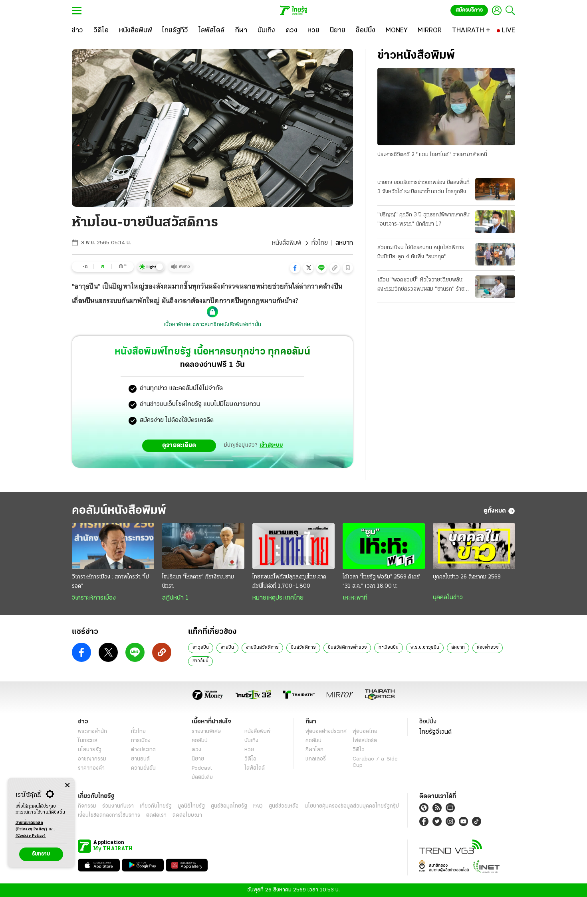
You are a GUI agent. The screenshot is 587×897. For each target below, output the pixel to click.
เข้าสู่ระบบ (271, 445)
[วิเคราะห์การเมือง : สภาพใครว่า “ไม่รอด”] (113, 546)
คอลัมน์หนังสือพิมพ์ (119, 511)
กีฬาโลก (314, 750)
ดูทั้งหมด (495, 511)
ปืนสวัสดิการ (303, 647)
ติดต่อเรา (156, 815)
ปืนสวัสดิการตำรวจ (347, 647)
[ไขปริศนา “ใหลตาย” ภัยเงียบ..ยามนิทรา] (203, 546)
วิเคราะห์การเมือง (94, 598)
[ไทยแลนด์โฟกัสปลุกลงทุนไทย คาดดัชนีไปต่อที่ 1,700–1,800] (293, 546)
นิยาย (198, 759)
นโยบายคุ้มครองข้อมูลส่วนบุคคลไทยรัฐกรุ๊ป (352, 806)
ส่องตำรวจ (487, 647)
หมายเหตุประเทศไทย (277, 598)
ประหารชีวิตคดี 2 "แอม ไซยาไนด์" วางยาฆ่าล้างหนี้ (432, 155)
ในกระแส (87, 741)
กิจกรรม (87, 806)
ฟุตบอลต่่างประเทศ (326, 732)
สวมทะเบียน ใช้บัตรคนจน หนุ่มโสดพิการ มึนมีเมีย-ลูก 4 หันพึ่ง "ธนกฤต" (420, 252)
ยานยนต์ (140, 759)
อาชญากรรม (92, 759)
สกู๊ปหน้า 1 (175, 598)
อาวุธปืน (200, 647)
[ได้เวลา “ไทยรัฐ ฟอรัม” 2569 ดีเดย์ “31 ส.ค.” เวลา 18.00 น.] (384, 546)
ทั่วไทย (319, 243)
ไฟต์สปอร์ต (365, 741)
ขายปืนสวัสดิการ (262, 647)
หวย (249, 750)
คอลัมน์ (200, 741)
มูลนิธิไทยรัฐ (191, 806)
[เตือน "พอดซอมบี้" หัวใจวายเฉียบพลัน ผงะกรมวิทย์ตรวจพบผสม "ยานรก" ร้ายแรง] (495, 286)
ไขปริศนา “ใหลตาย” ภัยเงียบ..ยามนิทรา (198, 581)
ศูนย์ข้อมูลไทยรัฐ (229, 806)
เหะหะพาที (355, 598)
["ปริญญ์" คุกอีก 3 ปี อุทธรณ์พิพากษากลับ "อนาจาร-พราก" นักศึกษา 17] (495, 221)
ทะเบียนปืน (389, 647)
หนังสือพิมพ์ (286, 243)
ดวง (196, 750)
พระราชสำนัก (92, 732)
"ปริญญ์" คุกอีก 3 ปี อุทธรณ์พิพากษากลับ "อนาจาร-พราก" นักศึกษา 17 (423, 219)
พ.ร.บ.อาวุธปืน (425, 647)
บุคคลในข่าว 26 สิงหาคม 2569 (467, 577)
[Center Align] (67, 785)
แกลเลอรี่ (315, 759)
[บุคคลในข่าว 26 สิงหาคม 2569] (474, 546)
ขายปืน (227, 647)
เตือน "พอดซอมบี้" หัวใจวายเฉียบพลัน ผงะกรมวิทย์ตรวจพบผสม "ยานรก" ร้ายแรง (420, 285)
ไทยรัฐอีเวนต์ (435, 732)
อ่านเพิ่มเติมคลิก (32, 826)
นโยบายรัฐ (89, 750)
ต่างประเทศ (143, 750)
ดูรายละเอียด (179, 445)
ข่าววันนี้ (200, 661)
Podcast (202, 768)
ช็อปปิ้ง (427, 722)
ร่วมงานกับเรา (118, 806)
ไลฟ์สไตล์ (254, 768)
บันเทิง (251, 741)
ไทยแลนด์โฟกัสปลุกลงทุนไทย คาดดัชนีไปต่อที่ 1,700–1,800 (289, 581)
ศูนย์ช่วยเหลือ (284, 806)
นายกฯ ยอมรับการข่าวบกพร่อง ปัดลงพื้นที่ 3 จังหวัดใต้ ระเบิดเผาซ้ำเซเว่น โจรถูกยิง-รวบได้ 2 (423, 188)
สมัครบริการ (469, 10)
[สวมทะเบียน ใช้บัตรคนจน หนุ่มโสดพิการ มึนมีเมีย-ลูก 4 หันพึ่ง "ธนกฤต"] (495, 254)
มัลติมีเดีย (202, 777)
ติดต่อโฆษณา (187, 815)
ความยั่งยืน (143, 768)
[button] (295, 268)
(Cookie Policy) (31, 836)
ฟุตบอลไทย (365, 732)
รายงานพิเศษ (206, 732)
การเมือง (141, 741)
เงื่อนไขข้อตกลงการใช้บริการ (109, 815)
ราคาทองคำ (91, 768)
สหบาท (458, 647)
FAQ (258, 806)
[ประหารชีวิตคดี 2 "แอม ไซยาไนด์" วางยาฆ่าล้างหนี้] (446, 106)
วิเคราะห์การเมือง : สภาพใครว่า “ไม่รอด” (110, 581)
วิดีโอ (250, 759)
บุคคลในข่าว (448, 597)
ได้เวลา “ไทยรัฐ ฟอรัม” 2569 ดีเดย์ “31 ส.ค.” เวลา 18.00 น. (381, 581)
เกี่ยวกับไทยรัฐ (156, 806)
